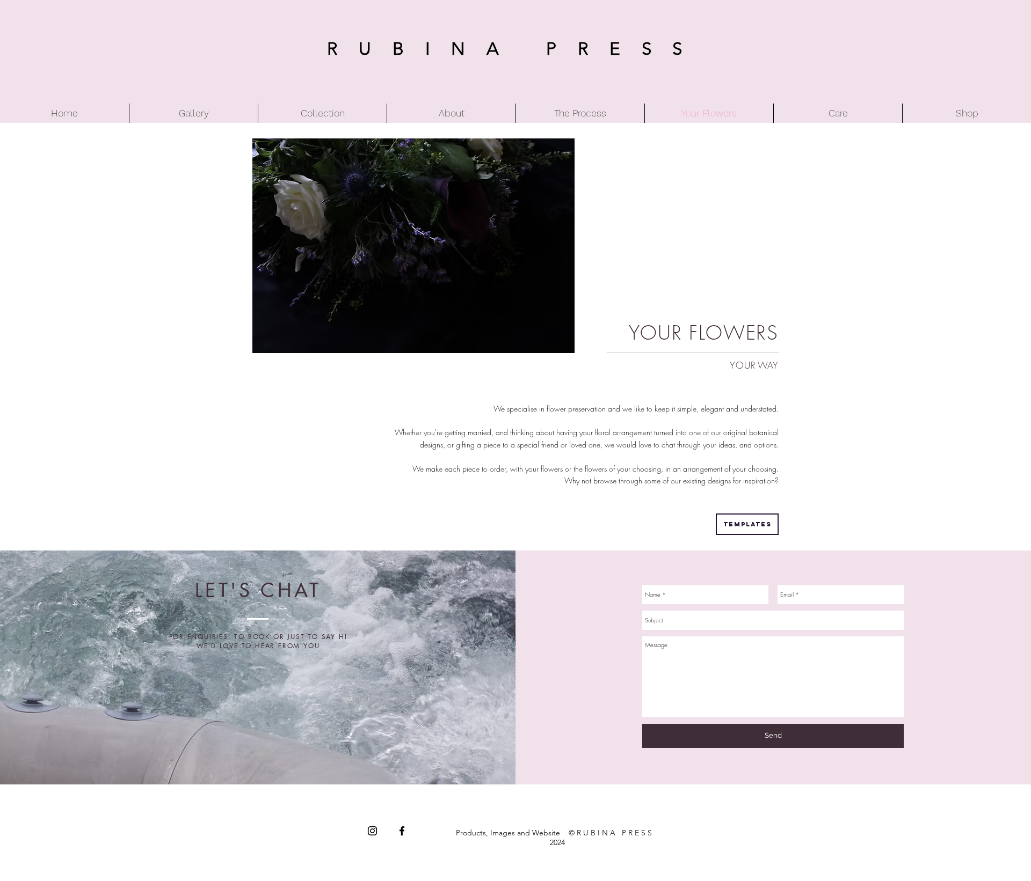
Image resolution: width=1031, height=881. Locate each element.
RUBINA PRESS (515, 49)
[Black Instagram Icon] (372, 831)
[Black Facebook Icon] (402, 831)
